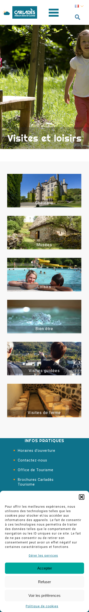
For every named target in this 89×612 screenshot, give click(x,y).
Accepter (44, 568)
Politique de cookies (42, 606)
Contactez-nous (32, 460)
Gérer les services (43, 555)
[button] (81, 497)
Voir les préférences (44, 595)
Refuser (44, 582)
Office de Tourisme (35, 470)
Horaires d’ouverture (36, 451)
